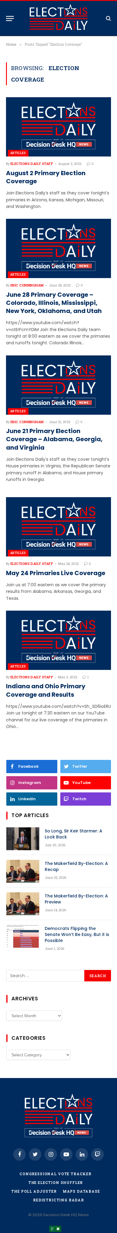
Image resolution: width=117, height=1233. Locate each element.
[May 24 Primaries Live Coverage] (58, 526)
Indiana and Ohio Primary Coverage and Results (46, 690)
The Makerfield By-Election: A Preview (76, 899)
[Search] (108, 18)
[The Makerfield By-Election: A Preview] (22, 903)
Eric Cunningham (27, 285)
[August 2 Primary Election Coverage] (58, 126)
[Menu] (10, 18)
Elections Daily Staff (31, 163)
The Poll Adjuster (33, 1191)
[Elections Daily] (58, 18)
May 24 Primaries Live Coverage (55, 573)
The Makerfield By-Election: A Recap (76, 866)
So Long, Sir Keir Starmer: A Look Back (73, 834)
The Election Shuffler (55, 1182)
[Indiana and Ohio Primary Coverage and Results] (58, 640)
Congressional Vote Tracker (56, 1173)
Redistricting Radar (58, 1199)
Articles (18, 153)
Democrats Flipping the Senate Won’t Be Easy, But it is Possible (77, 934)
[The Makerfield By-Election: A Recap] (22, 871)
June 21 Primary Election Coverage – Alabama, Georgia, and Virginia (54, 439)
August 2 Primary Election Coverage (46, 177)
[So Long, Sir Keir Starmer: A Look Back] (22, 838)
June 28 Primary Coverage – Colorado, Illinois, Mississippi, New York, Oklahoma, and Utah (54, 303)
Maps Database (81, 1191)
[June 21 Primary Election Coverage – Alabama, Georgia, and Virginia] (58, 385)
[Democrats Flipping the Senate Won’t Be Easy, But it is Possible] (22, 936)
